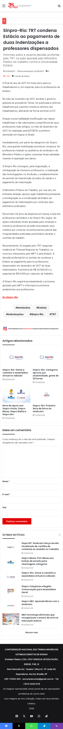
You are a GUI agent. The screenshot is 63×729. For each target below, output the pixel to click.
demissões (23, 307)
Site (4, 507)
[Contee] (20, 5)
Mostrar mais (31, 632)
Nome (6, 481)
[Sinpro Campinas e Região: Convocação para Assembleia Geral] (10, 590)
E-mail (6, 494)
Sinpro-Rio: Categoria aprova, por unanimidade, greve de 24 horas (46, 374)
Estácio (42, 307)
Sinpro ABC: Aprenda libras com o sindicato (40, 603)
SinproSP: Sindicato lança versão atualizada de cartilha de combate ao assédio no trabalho (40, 546)
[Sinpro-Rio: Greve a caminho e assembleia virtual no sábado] (16, 357)
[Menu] (3, 6)
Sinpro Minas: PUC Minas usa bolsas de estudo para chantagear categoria (38, 561)
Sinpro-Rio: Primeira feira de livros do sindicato (44, 408)
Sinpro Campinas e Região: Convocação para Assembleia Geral (39, 589)
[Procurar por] (59, 6)
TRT (53, 314)
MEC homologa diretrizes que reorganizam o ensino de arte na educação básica (40, 617)
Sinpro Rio (37, 314)
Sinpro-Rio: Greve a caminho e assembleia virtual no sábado (15, 372)
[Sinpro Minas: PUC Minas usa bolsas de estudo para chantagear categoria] (10, 562)
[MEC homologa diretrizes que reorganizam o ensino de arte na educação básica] (10, 619)
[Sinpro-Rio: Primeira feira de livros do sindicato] (47, 395)
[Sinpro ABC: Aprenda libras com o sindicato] (10, 605)
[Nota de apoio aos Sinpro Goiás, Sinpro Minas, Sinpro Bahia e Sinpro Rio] (16, 395)
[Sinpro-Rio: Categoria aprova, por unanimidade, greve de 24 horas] (47, 357)
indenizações (16, 314)
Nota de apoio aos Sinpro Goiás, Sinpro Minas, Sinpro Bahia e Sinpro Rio (14, 410)
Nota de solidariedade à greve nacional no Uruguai (32, 21)
